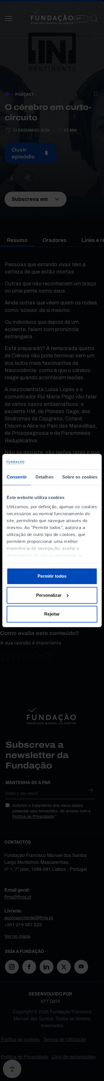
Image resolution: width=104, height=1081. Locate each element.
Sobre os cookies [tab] (80, 476)
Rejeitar (52, 613)
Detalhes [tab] (44, 476)
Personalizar (49, 595)
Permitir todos (52, 576)
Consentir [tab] (17, 476)
